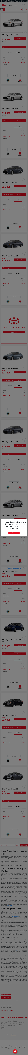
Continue (14, 532)
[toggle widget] (15, 1051)
